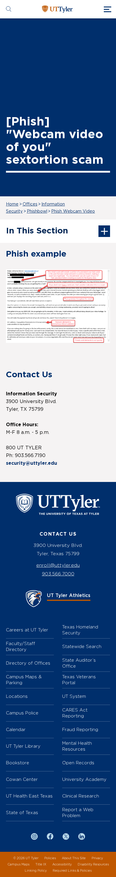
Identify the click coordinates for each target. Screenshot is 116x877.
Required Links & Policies (72, 870)
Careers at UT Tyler (27, 630)
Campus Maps (18, 864)
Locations (17, 696)
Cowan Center (22, 779)
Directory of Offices (28, 663)
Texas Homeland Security (80, 630)
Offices (30, 204)
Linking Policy (36, 870)
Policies (50, 858)
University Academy (84, 779)
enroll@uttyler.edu (58, 565)
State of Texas (22, 812)
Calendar (16, 729)
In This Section (37, 231)
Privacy (97, 858)
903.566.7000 (58, 573)
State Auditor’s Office (79, 663)
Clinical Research (80, 796)
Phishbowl (37, 211)
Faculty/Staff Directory (20, 646)
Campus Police (22, 713)
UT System (74, 696)
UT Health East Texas (29, 796)
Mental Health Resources (77, 746)
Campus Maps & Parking (24, 679)
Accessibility (62, 864)
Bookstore (17, 762)
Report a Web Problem (77, 812)
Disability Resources (93, 864)
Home (12, 204)
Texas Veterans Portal (79, 679)
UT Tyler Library (23, 746)
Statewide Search (81, 646)
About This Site (74, 858)
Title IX (40, 864)
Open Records (78, 762)
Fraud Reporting (80, 729)
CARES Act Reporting (74, 713)
